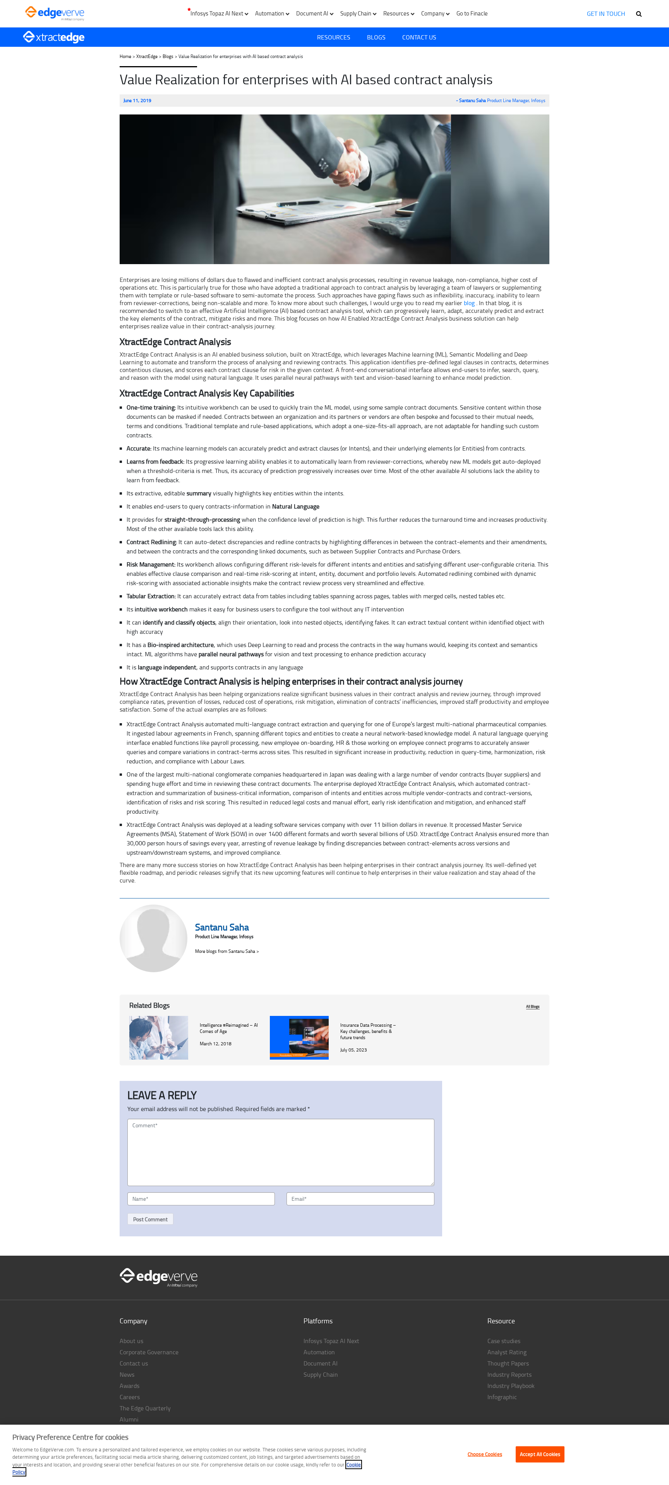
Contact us (134, 1363)
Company (134, 1320)
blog (469, 303)
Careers (130, 1397)
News (127, 1374)
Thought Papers (508, 1363)
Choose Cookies (485, 1454)
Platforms (318, 1320)
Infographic (502, 1397)
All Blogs (533, 1006)
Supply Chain (321, 1374)
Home (125, 56)
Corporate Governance (149, 1352)
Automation (319, 1352)
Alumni (129, 1419)
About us (131, 1340)
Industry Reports (509, 1374)
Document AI (321, 1363)
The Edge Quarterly (145, 1408)
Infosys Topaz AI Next (331, 1340)
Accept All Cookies (540, 1454)
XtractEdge (147, 56)
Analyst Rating (507, 1352)
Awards (129, 1385)
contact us (419, 37)
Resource (501, 1320)
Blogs (376, 37)
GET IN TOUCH (606, 13)
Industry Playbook (511, 1385)
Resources (333, 37)
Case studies (503, 1340)
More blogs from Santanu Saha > (227, 951)
